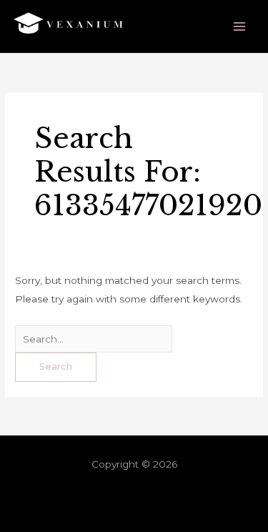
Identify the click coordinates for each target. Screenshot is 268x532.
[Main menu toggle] (239, 26)
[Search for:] (93, 339)
